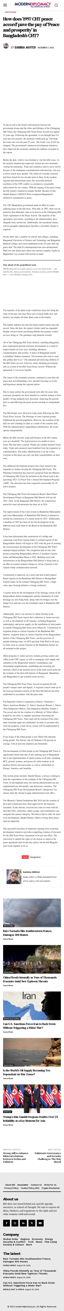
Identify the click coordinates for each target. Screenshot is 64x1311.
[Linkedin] (28, 57)
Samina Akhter (25, 47)
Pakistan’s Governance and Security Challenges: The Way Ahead (48, 1157)
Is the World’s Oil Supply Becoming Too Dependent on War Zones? (26, 1072)
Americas (7, 1112)
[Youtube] (40, 1223)
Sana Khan (8, 939)
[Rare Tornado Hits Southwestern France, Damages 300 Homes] (32, 913)
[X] (13, 57)
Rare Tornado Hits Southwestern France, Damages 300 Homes (27, 933)
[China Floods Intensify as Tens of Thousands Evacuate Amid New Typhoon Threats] (32, 959)
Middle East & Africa (12, 1019)
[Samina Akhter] (6, 45)
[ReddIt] (35, 57)
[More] (49, 57)
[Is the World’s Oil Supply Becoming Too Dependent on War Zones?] (32, 1052)
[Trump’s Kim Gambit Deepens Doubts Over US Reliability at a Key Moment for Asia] (32, 1098)
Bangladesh (35, 857)
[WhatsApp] (20, 57)
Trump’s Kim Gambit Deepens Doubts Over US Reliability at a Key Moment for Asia (30, 1119)
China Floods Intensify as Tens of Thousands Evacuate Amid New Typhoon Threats (30, 979)
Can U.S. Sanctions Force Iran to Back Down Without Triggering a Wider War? (29, 1026)
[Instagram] (14, 1223)
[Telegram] (42, 57)
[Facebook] (6, 57)
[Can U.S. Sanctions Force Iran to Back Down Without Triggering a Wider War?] (32, 1005)
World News (9, 926)
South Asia (10, 12)
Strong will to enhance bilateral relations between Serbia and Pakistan (15, 1157)
